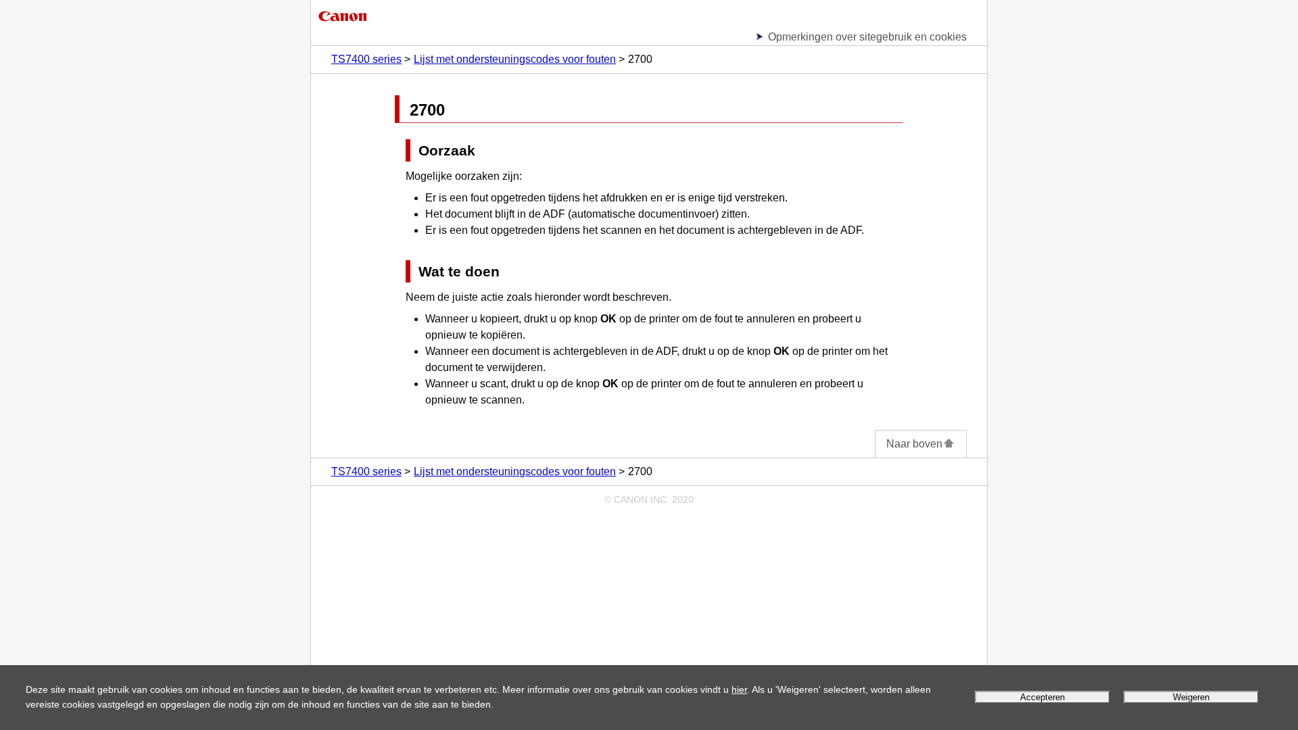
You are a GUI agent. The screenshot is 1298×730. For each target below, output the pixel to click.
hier (739, 689)
